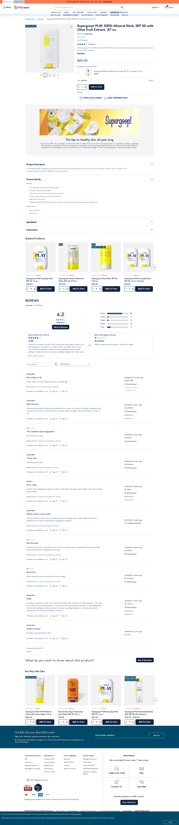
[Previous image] (41, 75)
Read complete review (35, 356)
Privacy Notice (76, 814)
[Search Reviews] (56, 364)
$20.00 (82, 60)
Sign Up (157, 735)
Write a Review (60, 327)
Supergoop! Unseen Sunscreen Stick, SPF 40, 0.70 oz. (71, 280)
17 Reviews (104, 275)
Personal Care (30, 19)
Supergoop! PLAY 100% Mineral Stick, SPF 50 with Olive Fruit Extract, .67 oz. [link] (72, 19)
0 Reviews (38, 275)
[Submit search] (122, 7)
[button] (40, 257)
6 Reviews (71, 708)
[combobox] (89, 7)
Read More (81, 53)
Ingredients (31, 222)
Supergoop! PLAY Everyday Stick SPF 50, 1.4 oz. (39, 280)
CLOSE (170, 822)
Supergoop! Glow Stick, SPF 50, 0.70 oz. (105, 280)
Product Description (35, 165)
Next (29, 651)
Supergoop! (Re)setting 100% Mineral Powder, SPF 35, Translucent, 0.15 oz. (118, 71)
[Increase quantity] (85, 87)
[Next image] (58, 75)
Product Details (33, 180)
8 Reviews (38, 708)
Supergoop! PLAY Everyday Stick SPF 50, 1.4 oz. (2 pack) (137, 280)
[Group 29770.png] (89, 122)
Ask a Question (145, 660)
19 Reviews (71, 275)
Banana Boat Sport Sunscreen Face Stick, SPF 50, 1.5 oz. (70, 713)
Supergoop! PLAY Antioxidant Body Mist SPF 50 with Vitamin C (139, 713)
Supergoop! (89, 34)
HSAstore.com (19, 2)
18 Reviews (91, 44)
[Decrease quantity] (78, 87)
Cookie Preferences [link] (141, 811)
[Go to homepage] (22, 7)
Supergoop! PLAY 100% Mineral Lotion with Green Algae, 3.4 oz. (38, 713)
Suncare (41, 19)
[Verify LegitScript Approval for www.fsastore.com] (38, 788)
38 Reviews (137, 708)
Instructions (32, 230)
